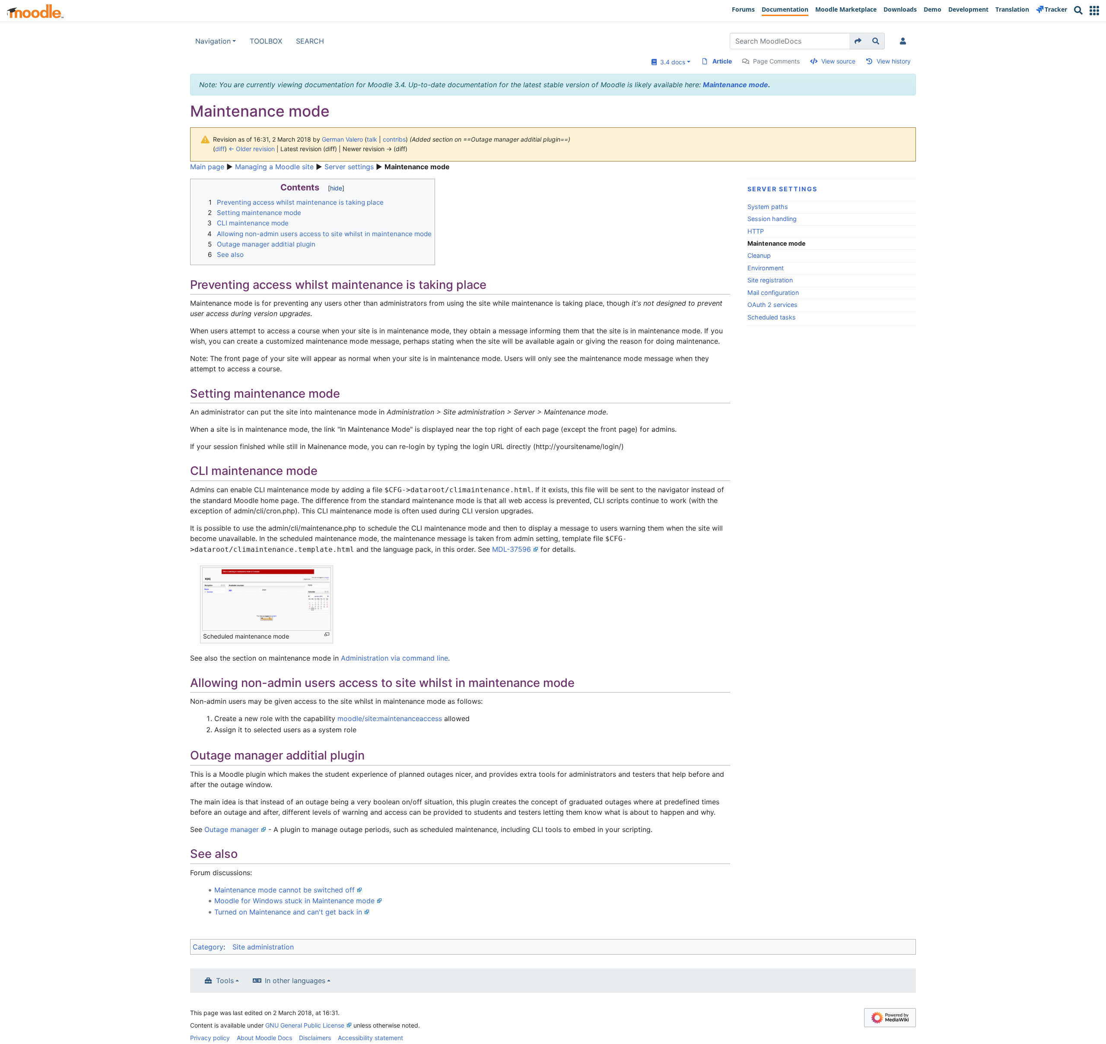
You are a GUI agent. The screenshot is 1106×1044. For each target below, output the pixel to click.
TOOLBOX (266, 41)
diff (220, 148)
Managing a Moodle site (274, 166)
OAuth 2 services (772, 304)
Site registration (770, 280)
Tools (225, 980)
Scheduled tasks (771, 317)
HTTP (755, 231)
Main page (207, 166)
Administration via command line (394, 658)
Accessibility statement (370, 1037)
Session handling (772, 218)
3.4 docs (671, 62)
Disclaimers (315, 1037)
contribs (394, 139)
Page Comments (776, 61)
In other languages (295, 980)
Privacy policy (210, 1037)
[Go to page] (858, 41)
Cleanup (759, 255)
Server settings (349, 166)
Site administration (263, 947)
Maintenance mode (735, 84)
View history (894, 61)
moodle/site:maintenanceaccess (389, 718)
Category (208, 947)
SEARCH (310, 41)
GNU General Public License (304, 1025)
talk (372, 139)
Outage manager (231, 829)
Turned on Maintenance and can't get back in (288, 912)
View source (838, 61)
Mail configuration (773, 292)
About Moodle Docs (264, 1037)
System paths (767, 206)
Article (722, 61)
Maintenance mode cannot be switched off (284, 890)
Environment (765, 268)
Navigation (213, 41)
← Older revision (252, 148)
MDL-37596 (511, 549)
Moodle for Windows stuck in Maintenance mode (294, 900)
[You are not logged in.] (905, 41)
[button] (1094, 10)
